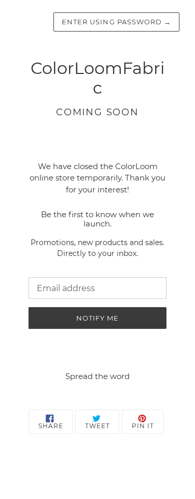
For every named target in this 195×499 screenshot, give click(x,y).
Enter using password (116, 22)
